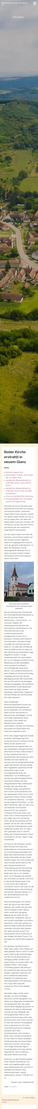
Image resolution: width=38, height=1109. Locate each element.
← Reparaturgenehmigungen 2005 (10, 1100)
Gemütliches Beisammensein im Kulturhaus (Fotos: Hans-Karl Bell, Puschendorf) (19, 491)
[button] (35, 3)
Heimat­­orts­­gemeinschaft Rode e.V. (14, 3)
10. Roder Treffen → (29, 1098)
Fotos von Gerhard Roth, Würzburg (19, 496)
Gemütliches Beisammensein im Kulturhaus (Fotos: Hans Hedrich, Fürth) (18, 483)
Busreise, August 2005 (14, 472)
